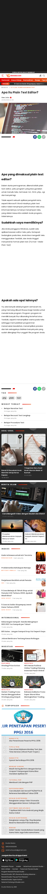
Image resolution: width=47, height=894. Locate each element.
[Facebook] (35, 137)
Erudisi (4, 87)
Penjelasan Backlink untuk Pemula (16, 580)
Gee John (5, 97)
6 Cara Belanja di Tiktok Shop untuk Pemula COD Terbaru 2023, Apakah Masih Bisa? (17, 593)
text (19, 398)
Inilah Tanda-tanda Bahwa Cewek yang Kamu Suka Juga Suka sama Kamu (26, 831)
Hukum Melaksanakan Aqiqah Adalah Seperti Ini (34, 536)
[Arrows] (3, 449)
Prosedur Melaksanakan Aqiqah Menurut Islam (12, 536)
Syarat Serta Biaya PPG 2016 (21, 760)
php (4, 398)
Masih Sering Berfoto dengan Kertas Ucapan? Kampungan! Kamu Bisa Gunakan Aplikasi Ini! (25, 771)
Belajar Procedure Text (14, 422)
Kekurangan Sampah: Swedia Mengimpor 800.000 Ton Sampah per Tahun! (19, 623)
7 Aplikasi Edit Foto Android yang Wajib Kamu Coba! (26, 811)
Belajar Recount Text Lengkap (17, 415)
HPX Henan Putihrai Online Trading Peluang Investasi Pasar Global (34, 668)
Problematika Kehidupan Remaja (16, 568)
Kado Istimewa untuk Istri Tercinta (16, 555)
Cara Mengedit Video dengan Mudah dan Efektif (23, 514)
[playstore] (22, 862)
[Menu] (2, 75)
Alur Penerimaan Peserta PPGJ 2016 (24, 741)
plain (11, 398)
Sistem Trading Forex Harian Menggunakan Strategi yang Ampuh (10, 694)
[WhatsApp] (39, 137)
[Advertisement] (23, 36)
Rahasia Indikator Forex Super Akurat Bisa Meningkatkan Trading (34, 694)
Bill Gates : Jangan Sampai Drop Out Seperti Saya (23, 631)
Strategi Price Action (10, 665)
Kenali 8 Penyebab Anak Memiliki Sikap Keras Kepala (11, 472)
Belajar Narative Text (13, 408)
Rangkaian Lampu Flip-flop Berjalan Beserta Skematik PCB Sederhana (25, 821)
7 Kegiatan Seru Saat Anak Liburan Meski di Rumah (33, 470)
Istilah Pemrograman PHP (23, 87)
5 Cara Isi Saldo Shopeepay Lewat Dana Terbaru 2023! (24, 84)
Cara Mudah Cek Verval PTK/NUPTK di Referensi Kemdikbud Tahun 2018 (25, 792)
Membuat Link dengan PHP (21, 782)
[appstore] (7, 862)
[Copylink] (44, 137)
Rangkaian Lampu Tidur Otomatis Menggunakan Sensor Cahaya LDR (24, 801)
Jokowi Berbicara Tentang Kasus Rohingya (20, 638)
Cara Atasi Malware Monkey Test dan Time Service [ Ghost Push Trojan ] (25, 750)
